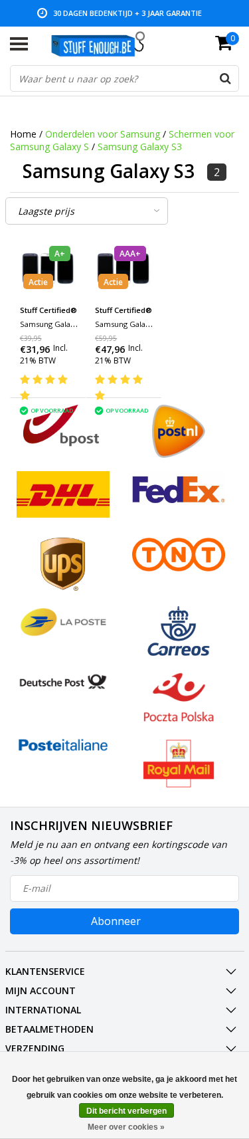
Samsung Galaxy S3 (140, 146)
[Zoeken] (225, 78)
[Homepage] (104, 44)
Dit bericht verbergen (126, 1111)
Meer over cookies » (126, 1127)
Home (23, 134)
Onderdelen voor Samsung (102, 134)
